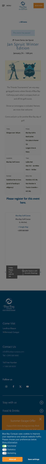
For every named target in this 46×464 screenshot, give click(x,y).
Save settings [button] (33, 459)
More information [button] (9, 442)
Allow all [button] (12, 459)
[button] (4, 446)
